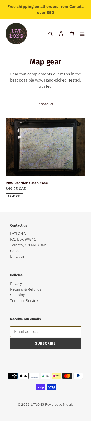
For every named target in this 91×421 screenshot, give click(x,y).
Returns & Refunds (25, 289)
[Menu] (82, 33)
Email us (17, 256)
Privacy (16, 283)
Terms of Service (24, 300)
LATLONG (37, 404)
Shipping (17, 294)
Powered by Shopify (59, 404)
